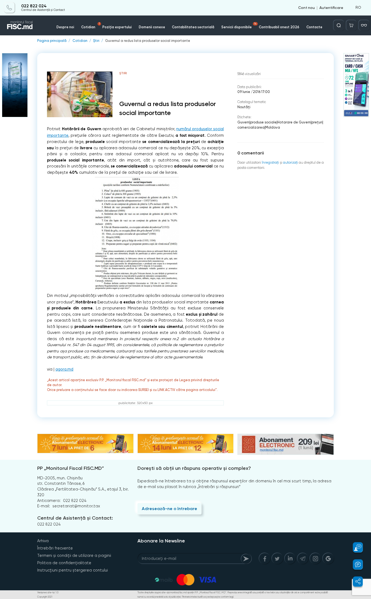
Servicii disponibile (238, 25)
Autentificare (331, 7)
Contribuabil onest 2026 (279, 27)
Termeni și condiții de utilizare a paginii (74, 555)
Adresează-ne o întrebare (169, 508)
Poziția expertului (117, 27)
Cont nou (306, 7)
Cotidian (90, 25)
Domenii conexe (152, 27)
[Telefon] (9, 7)
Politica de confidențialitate (64, 563)
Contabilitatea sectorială (193, 27)
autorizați (290, 162)
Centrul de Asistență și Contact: (75, 518)
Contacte (314, 27)
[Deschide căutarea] (339, 25)
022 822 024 (34, 6)
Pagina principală (52, 41)
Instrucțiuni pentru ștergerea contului (72, 570)
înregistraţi (270, 162)
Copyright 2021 (44, 596)
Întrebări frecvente (55, 548)
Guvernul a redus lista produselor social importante (147, 41)
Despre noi (65, 27)
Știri (96, 41)
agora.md (64, 369)
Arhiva (43, 541)
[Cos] (351, 25)
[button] (355, 547)
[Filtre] (364, 25)
